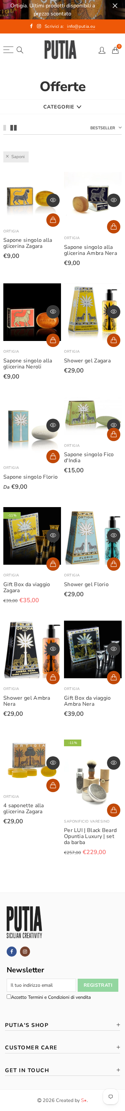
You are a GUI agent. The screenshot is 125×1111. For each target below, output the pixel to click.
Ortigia (11, 231)
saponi (18, 157)
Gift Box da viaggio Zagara (26, 587)
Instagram (25, 952)
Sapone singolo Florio (30, 477)
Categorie (58, 106)
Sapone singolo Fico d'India (89, 458)
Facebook (12, 952)
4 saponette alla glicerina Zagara (23, 809)
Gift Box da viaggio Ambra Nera (87, 701)
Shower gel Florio (86, 584)
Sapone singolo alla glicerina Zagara (27, 243)
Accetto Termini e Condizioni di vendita (51, 997)
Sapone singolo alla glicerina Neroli (27, 364)
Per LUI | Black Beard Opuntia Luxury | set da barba (90, 836)
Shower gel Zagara (87, 361)
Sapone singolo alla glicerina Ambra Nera (90, 250)
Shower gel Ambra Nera (26, 701)
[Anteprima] (53, 200)
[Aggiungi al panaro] (53, 220)
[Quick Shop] (53, 456)
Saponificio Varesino (87, 821)
